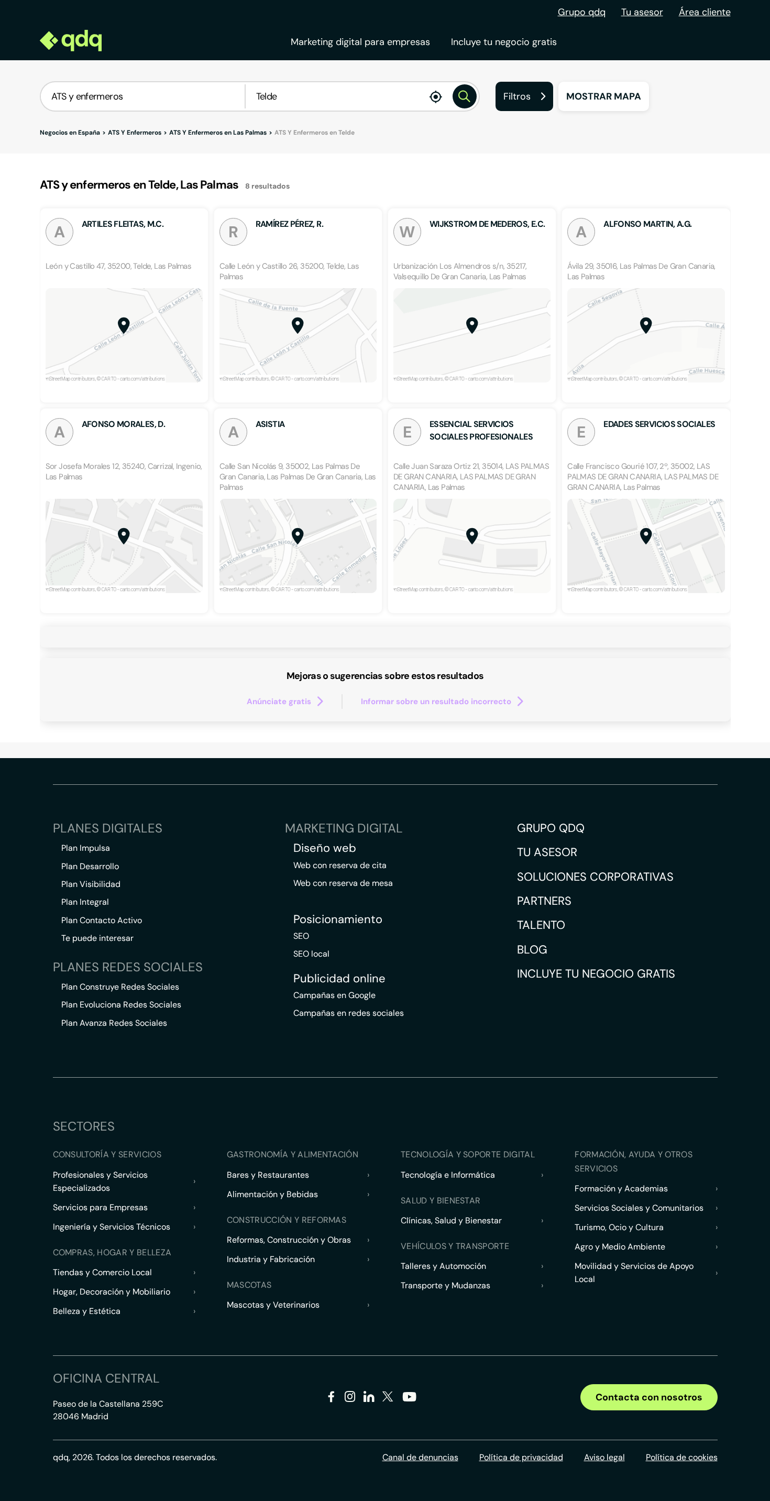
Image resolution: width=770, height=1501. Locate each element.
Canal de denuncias (420, 1457)
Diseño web (324, 848)
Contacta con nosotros (649, 1397)
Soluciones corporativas (595, 876)
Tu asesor (642, 12)
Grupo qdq (582, 12)
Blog (532, 949)
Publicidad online (339, 978)
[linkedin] (369, 1398)
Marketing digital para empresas (360, 42)
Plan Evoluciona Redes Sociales (121, 1004)
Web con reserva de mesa (343, 883)
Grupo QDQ (551, 828)
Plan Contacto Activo (101, 920)
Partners (544, 900)
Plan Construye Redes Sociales (120, 986)
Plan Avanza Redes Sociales (114, 1022)
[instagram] (350, 1398)
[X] (387, 1398)
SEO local (311, 953)
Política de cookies (682, 1457)
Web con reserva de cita (340, 865)
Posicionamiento (337, 919)
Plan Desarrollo (90, 866)
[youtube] (409, 1400)
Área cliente (705, 12)
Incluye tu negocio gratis (504, 42)
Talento (541, 925)
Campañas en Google (334, 995)
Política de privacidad (521, 1457)
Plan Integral (85, 901)
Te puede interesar (97, 938)
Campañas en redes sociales (348, 1012)
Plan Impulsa (85, 847)
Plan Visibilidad (90, 884)
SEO (301, 935)
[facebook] (331, 1398)
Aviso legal (604, 1457)
